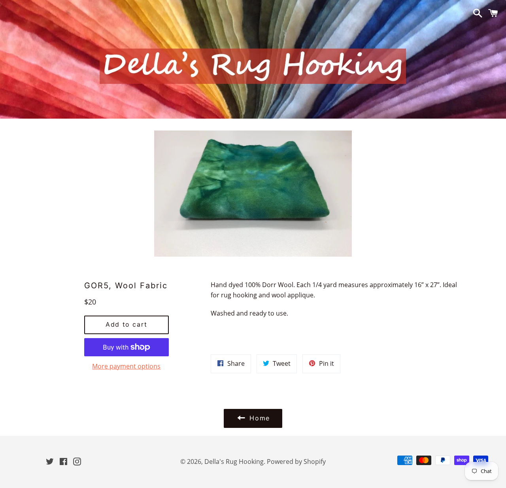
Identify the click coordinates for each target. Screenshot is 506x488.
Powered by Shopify (296, 461)
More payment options (126, 366)
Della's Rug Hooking (234, 461)
